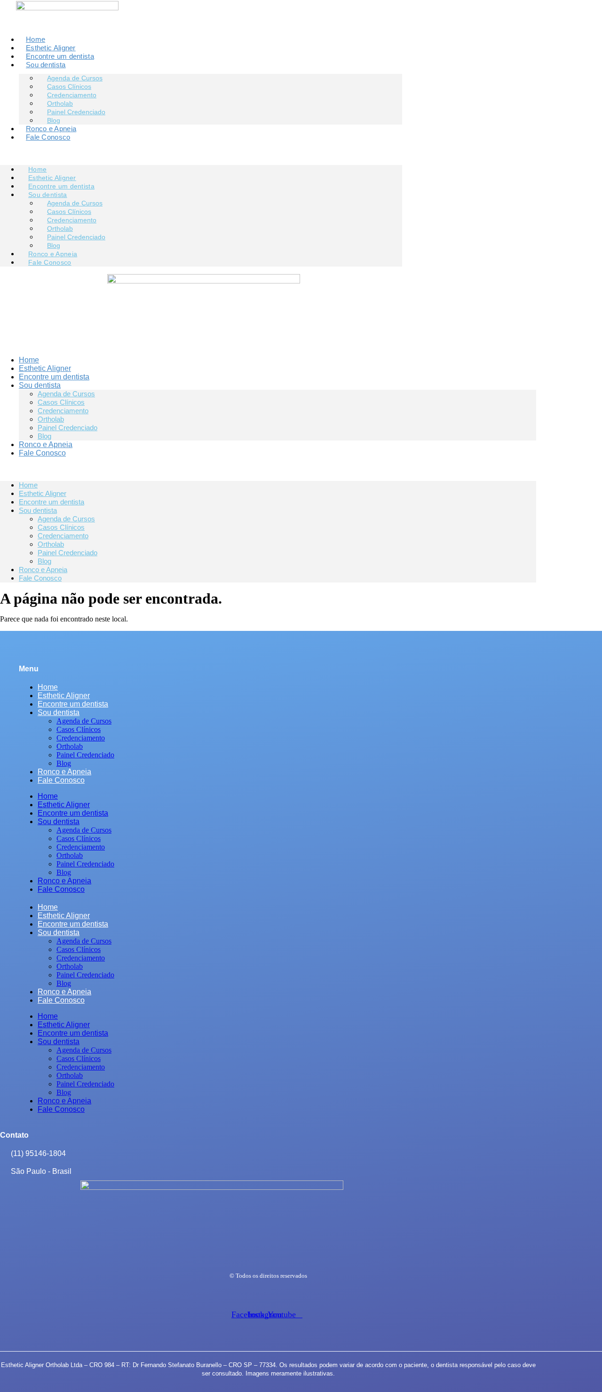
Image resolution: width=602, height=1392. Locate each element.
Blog (53, 120)
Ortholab (51, 419)
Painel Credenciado (76, 112)
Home (35, 39)
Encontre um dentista (60, 56)
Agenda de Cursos (66, 394)
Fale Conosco (48, 137)
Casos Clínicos (61, 402)
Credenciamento (63, 411)
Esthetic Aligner (51, 48)
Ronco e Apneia (51, 129)
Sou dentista (46, 65)
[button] (201, 153)
